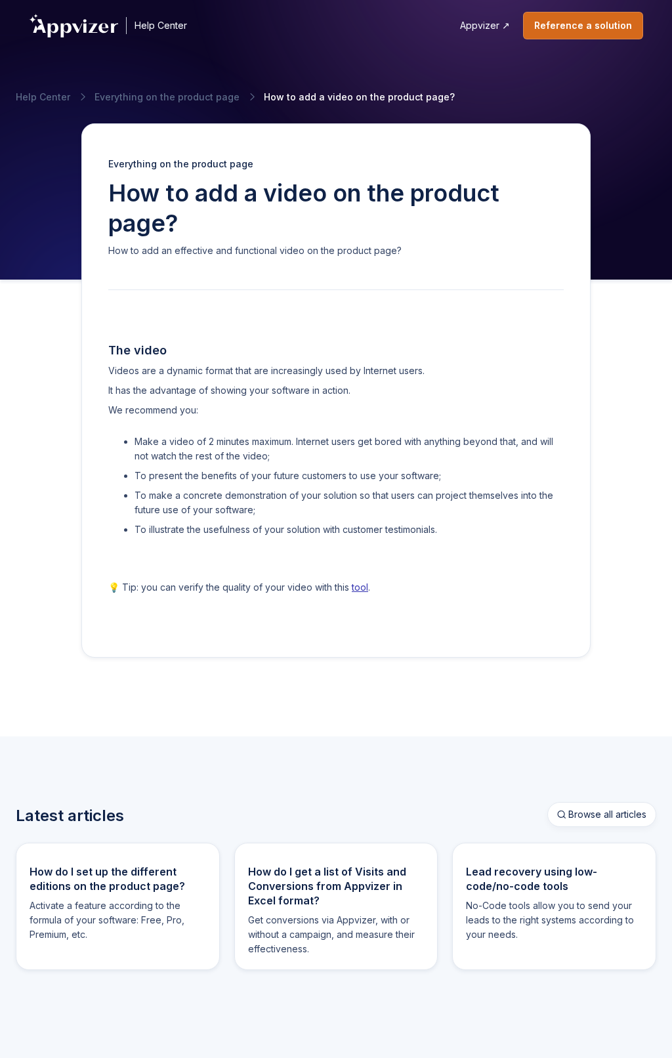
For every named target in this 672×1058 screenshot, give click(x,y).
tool (360, 587)
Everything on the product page (167, 97)
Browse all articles (601, 814)
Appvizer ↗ (485, 25)
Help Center (161, 25)
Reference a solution (583, 25)
